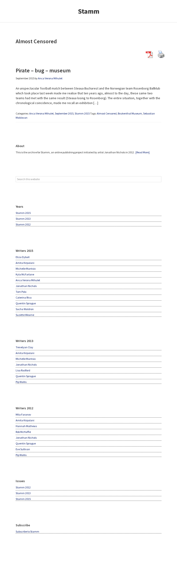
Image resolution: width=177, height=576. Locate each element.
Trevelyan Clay (24, 347)
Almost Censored (107, 113)
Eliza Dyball (23, 257)
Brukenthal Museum (130, 113)
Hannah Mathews (26, 426)
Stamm (88, 11)
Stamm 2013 (23, 218)
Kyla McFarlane (25, 274)
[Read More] (143, 152)
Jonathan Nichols (26, 286)
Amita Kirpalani (25, 263)
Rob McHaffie (23, 432)
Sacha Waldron (25, 309)
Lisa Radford (23, 370)
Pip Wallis (21, 382)
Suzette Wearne (25, 315)
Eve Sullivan (23, 449)
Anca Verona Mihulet (41, 113)
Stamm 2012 (23, 224)
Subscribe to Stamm (27, 531)
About (20, 146)
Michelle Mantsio (25, 268)
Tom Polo (21, 291)
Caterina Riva (24, 297)
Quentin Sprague (26, 303)
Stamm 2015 (82, 113)
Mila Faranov (23, 414)
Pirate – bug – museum (43, 70)
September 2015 (64, 113)
